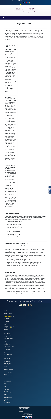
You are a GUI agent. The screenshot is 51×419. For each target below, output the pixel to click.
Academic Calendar (27, 301)
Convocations (6, 368)
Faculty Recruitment (8, 323)
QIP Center (6, 391)
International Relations (8, 331)
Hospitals (23, 300)
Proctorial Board (7, 349)
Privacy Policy (27, 407)
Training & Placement (8, 397)
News (5, 399)
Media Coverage (7, 400)
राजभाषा (5, 310)
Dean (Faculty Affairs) (8, 338)
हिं (11, 316)
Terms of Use (21, 408)
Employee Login (5, 300)
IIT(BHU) (36, 301)
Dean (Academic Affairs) (9, 336)
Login (28, 4)
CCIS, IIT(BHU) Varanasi (27, 416)
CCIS (47, 300)
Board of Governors (8, 335)
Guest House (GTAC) (8, 392)
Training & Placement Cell (25, 9)
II (12, 327)
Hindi (24, 4)
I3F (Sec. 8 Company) (8, 396)
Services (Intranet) (15, 300)
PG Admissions (7, 361)
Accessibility (21, 407)
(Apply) (5, 324)
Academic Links (7, 358)
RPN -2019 (6, 327)
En (13, 316)
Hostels (5, 366)
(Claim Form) (28, 300)
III (4, 329)
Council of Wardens (8, 347)
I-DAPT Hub (6, 394)
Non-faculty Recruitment (9, 326)
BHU (41, 301)
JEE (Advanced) (7, 363)
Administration (7, 333)
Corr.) (6, 329)
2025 (12, 371)
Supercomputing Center (8, 380)
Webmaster (26, 413)
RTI (4, 311)
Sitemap (26, 408)
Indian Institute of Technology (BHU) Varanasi (25, 11)
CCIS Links (6, 360)
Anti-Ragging (6, 318)
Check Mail (36, 300)
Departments (18, 301)
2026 (9, 371)
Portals (42, 300)
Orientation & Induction (8, 369)
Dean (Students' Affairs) (9, 346)
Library (11, 301)
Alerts (8, 399)
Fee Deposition (7, 364)
